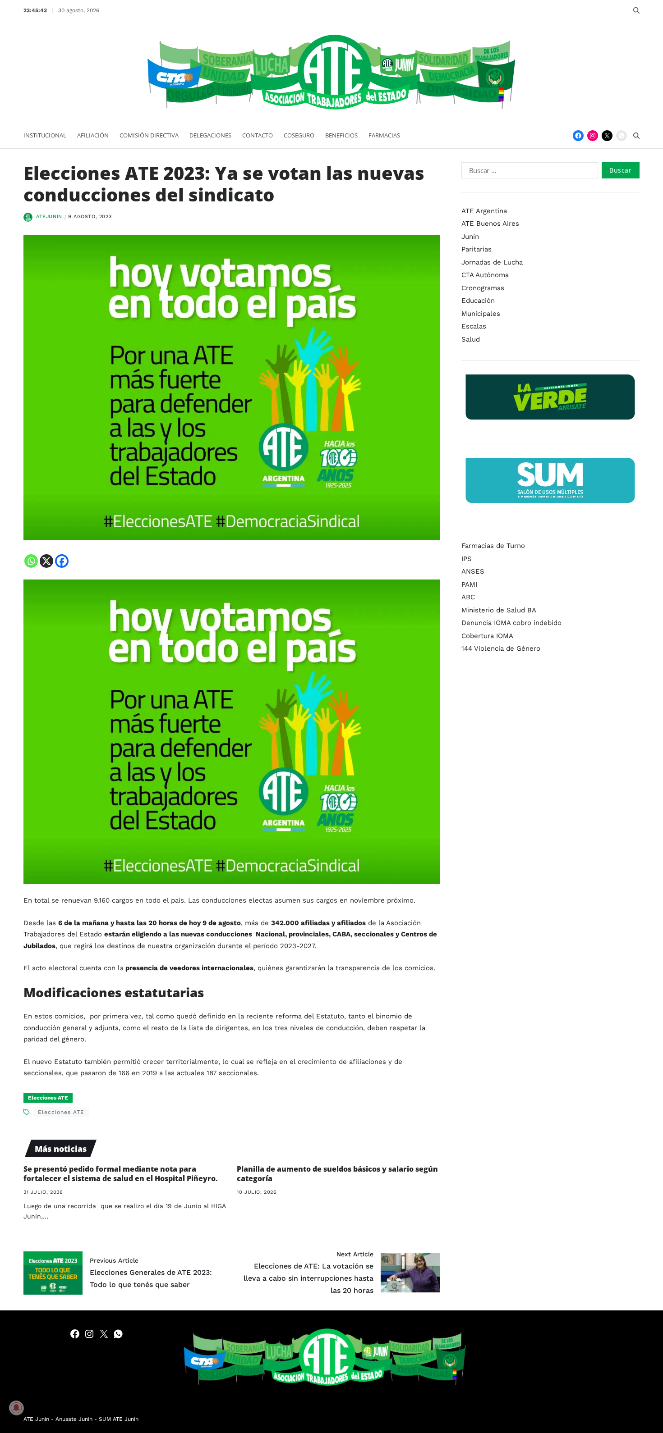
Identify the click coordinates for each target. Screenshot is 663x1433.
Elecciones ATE (48, 1098)
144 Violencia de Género (500, 648)
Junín (470, 237)
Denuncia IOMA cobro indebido (511, 623)
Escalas (473, 326)
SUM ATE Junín (118, 1419)
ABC (468, 597)
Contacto (257, 135)
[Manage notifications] (16, 1408)
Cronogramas (482, 288)
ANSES (472, 571)
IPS (466, 559)
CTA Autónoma (485, 275)
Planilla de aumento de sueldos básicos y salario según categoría (337, 1173)
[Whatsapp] (31, 561)
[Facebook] (578, 135)
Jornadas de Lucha (492, 262)
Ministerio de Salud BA (498, 610)
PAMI (469, 584)
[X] (46, 561)
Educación (478, 301)
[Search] (636, 10)
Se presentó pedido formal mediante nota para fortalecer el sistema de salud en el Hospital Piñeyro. (120, 1173)
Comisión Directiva (149, 135)
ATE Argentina (484, 211)
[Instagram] (592, 135)
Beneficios (341, 135)
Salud (470, 339)
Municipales (480, 314)
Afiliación (93, 135)
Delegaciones (210, 135)
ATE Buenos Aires (490, 223)
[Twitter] (607, 135)
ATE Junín (36, 1419)
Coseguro (299, 135)
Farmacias (384, 135)
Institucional (44, 135)
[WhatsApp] (621, 135)
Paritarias (476, 249)
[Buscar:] (528, 172)
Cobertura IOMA (487, 636)
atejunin (49, 216)
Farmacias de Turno (493, 546)
